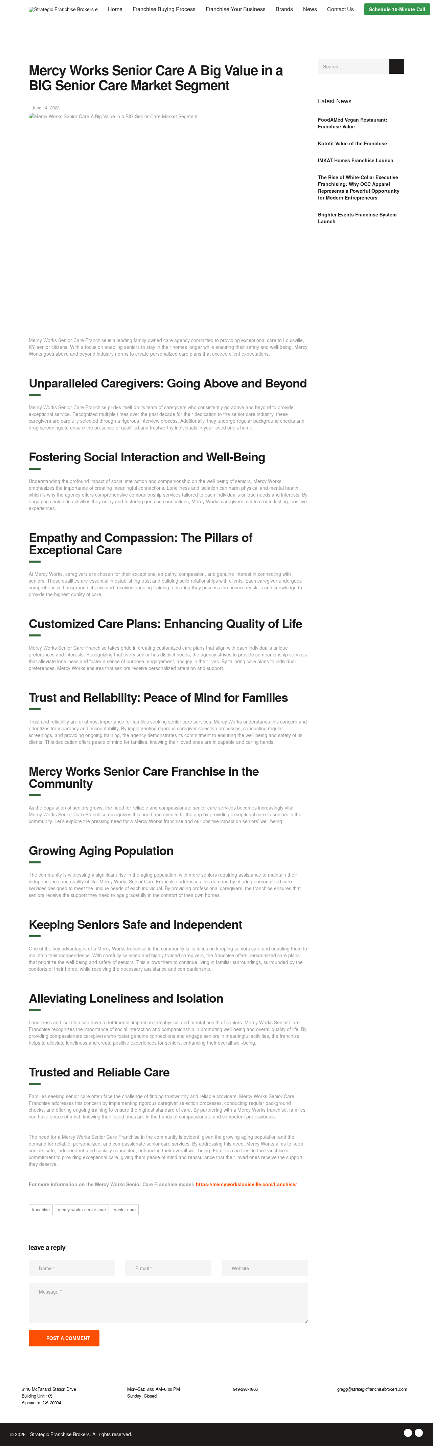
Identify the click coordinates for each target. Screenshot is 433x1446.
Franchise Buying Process (164, 9)
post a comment (68, 1338)
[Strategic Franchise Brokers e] (63, 8)
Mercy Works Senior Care (82, 1209)
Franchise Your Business (236, 9)
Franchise (41, 1209)
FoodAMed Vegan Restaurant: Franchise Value (352, 123)
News (310, 9)
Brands (284, 9)
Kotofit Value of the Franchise (352, 143)
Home (115, 9)
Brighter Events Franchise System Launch (357, 218)
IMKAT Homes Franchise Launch (355, 160)
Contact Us (340, 9)
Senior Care (125, 1209)
